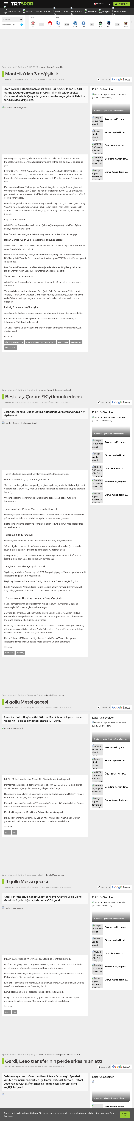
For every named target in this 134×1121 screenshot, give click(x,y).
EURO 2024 (32, 67)
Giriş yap (121, 3)
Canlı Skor (6, 25)
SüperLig (31, 390)
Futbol (21, 67)
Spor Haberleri (9, 67)
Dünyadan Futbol (35, 695)
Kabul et (124, 1114)
